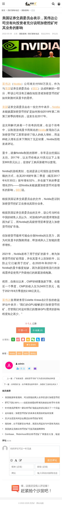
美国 (7, 88)
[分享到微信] (33, 339)
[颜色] (15, 460)
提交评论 (52, 460)
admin (21, 363)
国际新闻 (25, 10)
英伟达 (6, 84)
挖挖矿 (31, 4)
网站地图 (40, 503)
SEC (35, 88)
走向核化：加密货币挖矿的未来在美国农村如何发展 (29, 413)
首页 (3, 10)
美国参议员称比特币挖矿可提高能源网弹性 (25, 428)
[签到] (20, 460)
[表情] (11, 460)
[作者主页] (29, 368)
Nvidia (17, 84)
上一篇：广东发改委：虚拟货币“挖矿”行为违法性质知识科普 (31, 378)
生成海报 (32, 344)
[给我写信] (35, 368)
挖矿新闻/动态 (13, 10)
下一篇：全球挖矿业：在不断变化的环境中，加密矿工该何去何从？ (31, 384)
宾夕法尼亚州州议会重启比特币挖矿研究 (24, 418)
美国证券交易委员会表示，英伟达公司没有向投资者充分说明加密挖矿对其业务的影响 (30, 22)
